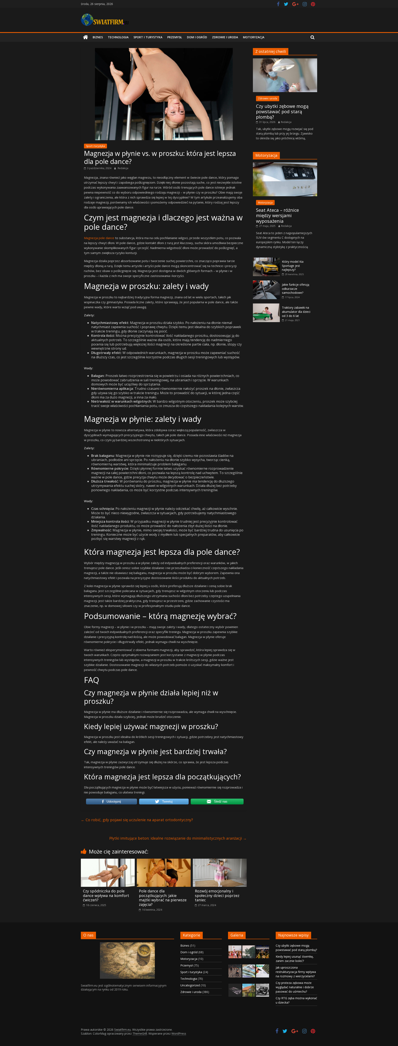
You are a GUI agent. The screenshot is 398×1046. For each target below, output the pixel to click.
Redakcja (123, 168)
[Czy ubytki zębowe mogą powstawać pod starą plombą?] (285, 61)
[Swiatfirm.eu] (85, 37)
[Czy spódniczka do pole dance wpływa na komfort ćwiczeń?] (108, 861)
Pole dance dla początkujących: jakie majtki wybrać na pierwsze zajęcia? (163, 897)
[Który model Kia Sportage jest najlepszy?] (266, 260)
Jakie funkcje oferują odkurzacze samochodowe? (295, 289)
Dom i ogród (197, 37)
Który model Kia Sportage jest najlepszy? (292, 266)
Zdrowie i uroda (225, 37)
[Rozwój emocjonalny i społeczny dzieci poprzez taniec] (220, 861)
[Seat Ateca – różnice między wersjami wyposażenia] (285, 165)
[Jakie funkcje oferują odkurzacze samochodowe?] (266, 283)
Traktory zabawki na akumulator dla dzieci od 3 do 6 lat (296, 312)
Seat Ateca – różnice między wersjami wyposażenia (277, 215)
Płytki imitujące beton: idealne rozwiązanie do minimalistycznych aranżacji (178, 838)
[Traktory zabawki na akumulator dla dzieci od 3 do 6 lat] (266, 306)
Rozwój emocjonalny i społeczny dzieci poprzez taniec (217, 895)
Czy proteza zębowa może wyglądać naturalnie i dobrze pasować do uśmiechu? (295, 987)
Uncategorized (190, 985)
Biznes (98, 37)
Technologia (118, 37)
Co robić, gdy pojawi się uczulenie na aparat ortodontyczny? (137, 819)
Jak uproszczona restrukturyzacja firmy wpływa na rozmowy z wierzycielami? (296, 971)
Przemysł (174, 37)
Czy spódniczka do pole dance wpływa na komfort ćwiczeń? (106, 895)
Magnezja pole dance (99, 238)
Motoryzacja (253, 37)
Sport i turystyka (147, 37)
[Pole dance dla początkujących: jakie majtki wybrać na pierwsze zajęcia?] (164, 861)
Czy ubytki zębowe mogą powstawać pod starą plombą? (282, 111)
